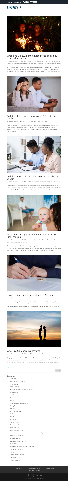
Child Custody (39, 61)
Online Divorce (14, 422)
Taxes (59, 63)
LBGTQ (12, 416)
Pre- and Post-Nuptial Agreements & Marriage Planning (26, 433)
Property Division (38, 63)
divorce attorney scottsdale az (19, 403)
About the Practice (34, 471)
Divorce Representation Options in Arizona (30, 294)
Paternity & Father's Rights (18, 430)
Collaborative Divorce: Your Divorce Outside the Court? (32, 177)
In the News (13, 414)
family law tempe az (16, 406)
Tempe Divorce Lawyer (53, 182)
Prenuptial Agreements (17, 436)
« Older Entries (11, 368)
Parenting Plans (15, 427)
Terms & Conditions (34, 469)
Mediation (50, 240)
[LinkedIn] (37, 475)
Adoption (31, 61)
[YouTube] (41, 475)
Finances (20, 63)
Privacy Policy (50, 469)
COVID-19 (13, 397)
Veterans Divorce (15, 460)
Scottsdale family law (16, 444)
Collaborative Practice (35, 121)
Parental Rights (27, 63)
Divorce (14, 63)
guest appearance (15, 411)
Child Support (14, 387)
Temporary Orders (15, 457)
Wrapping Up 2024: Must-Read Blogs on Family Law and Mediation (32, 57)
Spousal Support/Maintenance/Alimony (22, 446)
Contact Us (18, 469)
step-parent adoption (50, 63)
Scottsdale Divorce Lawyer (18, 441)
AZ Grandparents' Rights (17, 381)
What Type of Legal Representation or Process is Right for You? (33, 235)
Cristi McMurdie (13, 61)
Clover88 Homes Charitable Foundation (22, 389)
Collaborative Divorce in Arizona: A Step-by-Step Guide (32, 117)
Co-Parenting (47, 61)
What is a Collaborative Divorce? (24, 350)
